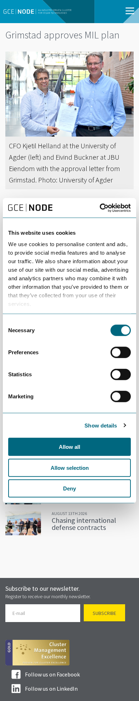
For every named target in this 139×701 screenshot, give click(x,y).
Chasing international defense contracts (84, 524)
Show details (100, 425)
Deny (69, 488)
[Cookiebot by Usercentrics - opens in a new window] (100, 207)
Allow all (69, 447)
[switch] (120, 352)
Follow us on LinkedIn (51, 688)
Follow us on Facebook (52, 674)
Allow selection (70, 467)
